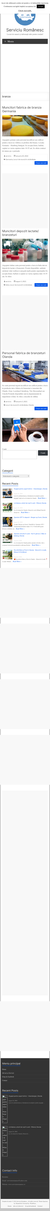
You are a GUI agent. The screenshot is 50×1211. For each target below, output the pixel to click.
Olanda (31, 405)
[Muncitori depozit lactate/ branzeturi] (25, 240)
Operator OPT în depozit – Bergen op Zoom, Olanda (30, 517)
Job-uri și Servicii (8, 1073)
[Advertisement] (25, 69)
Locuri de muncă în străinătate (24, 159)
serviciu (8, 156)
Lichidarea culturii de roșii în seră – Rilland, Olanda (30, 503)
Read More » (42, 498)
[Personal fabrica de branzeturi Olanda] (25, 362)
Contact (4, 1080)
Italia (7, 285)
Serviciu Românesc (25, 29)
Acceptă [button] (40, 6)
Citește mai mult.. (25, 10)
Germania (9, 159)
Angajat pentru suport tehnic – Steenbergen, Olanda (30, 489)
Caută (4, 449)
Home (4, 1069)
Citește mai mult (41, 163)
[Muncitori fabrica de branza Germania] (25, 116)
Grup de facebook (8, 1077)
